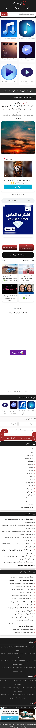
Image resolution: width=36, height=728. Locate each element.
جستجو (4, 14)
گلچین (23, 91)
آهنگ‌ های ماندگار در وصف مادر (23, 632)
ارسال (4, 431)
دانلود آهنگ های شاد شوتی (24, 586)
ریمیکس (16, 8)
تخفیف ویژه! (9, 718)
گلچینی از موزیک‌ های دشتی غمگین (22, 617)
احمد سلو (30, 470)
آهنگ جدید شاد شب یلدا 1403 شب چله (22, 577)
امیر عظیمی (29, 501)
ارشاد (31, 477)
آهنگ (25, 391)
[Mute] (8, 175)
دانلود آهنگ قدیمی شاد (26, 592)
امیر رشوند (30, 495)
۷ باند (31, 449)
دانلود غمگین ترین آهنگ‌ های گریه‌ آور (21, 595)
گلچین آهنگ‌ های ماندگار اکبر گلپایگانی (21, 602)
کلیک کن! (18, 187)
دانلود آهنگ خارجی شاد (26, 626)
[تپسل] (5, 159)
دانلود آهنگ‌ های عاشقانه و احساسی (22, 599)
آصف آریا (30, 461)
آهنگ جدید (26, 103)
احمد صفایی (29, 473)
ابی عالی (30, 464)
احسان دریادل (29, 467)
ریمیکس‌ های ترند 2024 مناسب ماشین (21, 583)
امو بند (31, 486)
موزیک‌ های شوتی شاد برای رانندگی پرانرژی (20, 608)
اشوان (31, 480)
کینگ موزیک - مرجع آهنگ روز (24, 614)
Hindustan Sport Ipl (27, 507)
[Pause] (5, 175)
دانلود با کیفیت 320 (26, 248)
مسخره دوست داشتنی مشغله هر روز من (21, 623)
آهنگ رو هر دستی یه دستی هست (23, 629)
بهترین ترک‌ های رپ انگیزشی (24, 611)
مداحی (8, 8)
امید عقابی (30, 492)
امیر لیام (30, 504)
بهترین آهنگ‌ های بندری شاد (24, 620)
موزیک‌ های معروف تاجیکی (25, 605)
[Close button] (35, 708)
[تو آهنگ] (18, 3)
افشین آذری (29, 483)
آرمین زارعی (29, 455)
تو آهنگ (29, 91)
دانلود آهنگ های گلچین (18, 255)
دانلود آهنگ (26, 8)
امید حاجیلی (29, 489)
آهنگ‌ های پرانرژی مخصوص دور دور (22, 589)
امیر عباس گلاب (28, 498)
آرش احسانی (29, 452)
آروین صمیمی (29, 458)
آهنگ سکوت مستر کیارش (23, 97)
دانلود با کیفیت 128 (8, 247)
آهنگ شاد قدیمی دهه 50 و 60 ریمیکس (21, 580)
